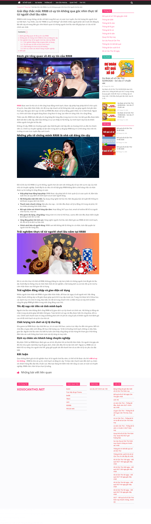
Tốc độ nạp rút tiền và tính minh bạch (35, 44)
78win (68, 399)
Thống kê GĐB (107, 19)
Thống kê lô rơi (108, 30)
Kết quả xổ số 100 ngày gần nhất (114, 16)
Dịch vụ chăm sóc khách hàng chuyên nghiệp (38, 49)
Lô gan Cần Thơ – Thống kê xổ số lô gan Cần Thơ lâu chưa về (124, 413)
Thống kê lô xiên (108, 33)
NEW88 (68, 405)
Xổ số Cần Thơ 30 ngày (111, 51)
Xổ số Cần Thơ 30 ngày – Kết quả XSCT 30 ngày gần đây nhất (123, 477)
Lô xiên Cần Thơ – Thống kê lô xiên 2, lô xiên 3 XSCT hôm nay (124, 428)
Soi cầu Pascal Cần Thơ (111, 40)
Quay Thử (73, 2)
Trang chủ (20, 7)
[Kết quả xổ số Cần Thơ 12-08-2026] (109, 147)
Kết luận (21, 51)
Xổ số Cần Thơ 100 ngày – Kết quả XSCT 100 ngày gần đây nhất (124, 462)
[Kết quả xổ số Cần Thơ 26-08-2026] (109, 128)
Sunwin (3, 520)
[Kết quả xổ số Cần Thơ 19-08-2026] (109, 138)
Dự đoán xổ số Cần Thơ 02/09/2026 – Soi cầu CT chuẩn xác (116, 81)
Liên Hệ (116, 400)
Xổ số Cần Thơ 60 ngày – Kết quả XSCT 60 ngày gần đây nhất (123, 484)
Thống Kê (48, 2)
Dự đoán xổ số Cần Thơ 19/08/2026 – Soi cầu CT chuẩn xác (126, 115)
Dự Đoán (38, 2)
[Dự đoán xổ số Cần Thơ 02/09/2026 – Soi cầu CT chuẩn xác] (118, 61)
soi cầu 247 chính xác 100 (98, 389)
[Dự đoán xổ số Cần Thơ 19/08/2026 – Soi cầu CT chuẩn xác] (109, 113)
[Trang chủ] (19, 2)
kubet (68, 389)
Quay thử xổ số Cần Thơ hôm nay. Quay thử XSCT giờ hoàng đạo (123, 435)
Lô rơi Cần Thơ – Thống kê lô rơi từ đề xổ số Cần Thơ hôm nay (123, 420)
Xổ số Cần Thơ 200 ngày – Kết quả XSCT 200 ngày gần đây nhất (124, 469)
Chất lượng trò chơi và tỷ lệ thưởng (34, 46)
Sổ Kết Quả (27, 2)
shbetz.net (3, 514)
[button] (26, 32)
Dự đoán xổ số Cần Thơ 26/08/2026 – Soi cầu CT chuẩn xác (126, 105)
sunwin (12, 523)
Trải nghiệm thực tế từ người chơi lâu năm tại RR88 (36, 40)
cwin (67, 402)
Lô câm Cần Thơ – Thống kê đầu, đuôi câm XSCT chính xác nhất (123, 405)
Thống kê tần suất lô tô (111, 47)
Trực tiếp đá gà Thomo (74, 392)
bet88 (68, 395)
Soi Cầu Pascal (61, 2)
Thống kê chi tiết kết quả (111, 44)
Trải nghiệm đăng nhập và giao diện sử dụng (37, 42)
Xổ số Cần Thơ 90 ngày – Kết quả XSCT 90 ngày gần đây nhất (123, 492)
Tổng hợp (27, 7)
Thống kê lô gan (108, 26)
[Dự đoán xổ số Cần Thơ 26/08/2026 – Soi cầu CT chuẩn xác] (109, 103)
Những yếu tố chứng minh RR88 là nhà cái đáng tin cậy (38, 38)
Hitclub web (70, 409)
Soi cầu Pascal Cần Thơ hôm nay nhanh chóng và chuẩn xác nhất (123, 443)
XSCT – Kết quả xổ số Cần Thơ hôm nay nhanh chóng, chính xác (124, 500)
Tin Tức (82, 2)
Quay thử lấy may (109, 37)
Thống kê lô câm (108, 23)
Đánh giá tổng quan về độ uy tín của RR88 (33, 36)
